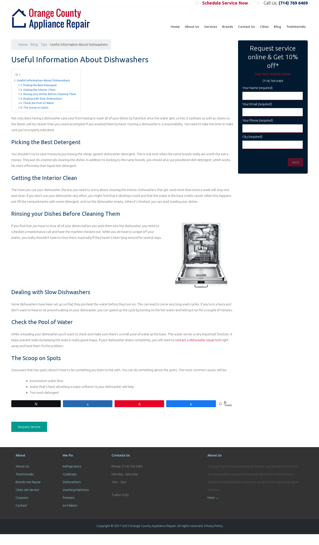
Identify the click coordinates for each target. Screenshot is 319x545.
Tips (44, 45)
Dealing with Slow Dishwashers (42, 98)
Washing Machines (76, 490)
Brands (227, 26)
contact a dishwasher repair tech (198, 340)
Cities (264, 26)
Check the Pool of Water (38, 103)
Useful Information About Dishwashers (43, 80)
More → (213, 497)
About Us (192, 26)
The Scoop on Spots (35, 107)
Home (175, 26)
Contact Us (246, 26)
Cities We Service (27, 490)
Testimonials (296, 26)
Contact (21, 505)
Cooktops (70, 474)
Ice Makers (70, 505)
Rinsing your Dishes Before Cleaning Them (49, 94)
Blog (277, 26)
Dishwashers (72, 482)
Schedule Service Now (225, 2)
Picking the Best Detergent (39, 85)
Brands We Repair (28, 482)
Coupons (22, 497)
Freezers (69, 497)
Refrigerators (72, 466)
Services (210, 26)
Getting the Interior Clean (39, 89)
